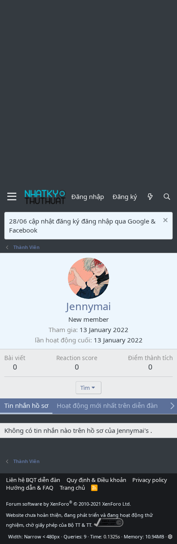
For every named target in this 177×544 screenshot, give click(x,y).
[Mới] (149, 197)
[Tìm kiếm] (167, 197)
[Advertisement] (88, 93)
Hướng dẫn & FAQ (29, 487)
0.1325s (112, 536)
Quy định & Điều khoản (96, 480)
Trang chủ (72, 487)
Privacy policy (149, 480)
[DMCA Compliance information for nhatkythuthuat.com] (108, 525)
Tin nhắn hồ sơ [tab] (26, 405)
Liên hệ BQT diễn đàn (33, 480)
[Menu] (12, 197)
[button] (170, 536)
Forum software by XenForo (68, 503)
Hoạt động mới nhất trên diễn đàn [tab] (107, 405)
